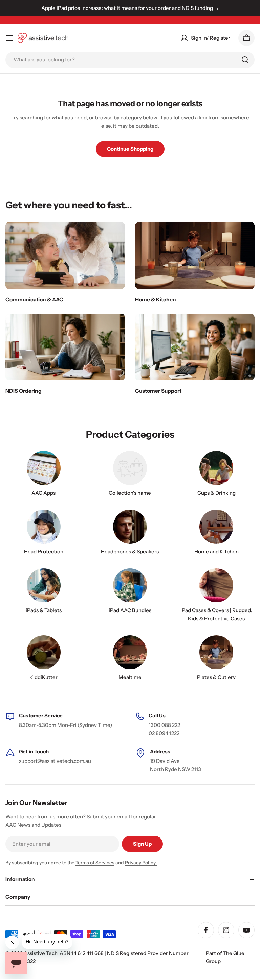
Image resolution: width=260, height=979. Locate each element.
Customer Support (158, 391)
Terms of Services (94, 863)
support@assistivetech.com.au (55, 761)
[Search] (245, 60)
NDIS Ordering (23, 391)
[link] (130, 475)
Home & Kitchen (155, 299)
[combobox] (130, 60)
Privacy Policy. (141, 863)
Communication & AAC (34, 299)
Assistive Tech (40, 953)
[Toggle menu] (9, 38)
